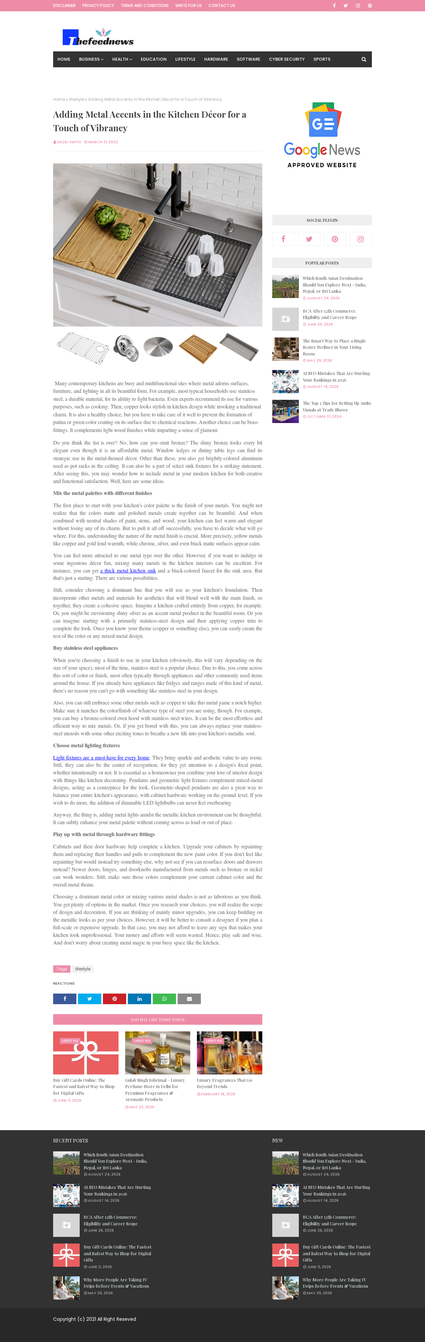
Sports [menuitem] (321, 59)
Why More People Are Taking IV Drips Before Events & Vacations (116, 1283)
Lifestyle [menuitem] (185, 59)
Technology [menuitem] (72, 75)
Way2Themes (208, 1333)
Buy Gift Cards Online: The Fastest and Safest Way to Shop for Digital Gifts (84, 1086)
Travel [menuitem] (156, 75)
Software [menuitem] (248, 59)
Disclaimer (64, 5)
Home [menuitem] (63, 59)
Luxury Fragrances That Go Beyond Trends (224, 1083)
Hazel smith (69, 142)
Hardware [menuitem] (216, 59)
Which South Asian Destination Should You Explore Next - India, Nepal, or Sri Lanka (334, 284)
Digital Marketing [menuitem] (118, 75)
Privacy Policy (98, 5)
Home (59, 99)
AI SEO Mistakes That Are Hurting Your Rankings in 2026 (336, 376)
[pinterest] (369, 5)
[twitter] (345, 5)
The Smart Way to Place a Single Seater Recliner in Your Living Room (334, 347)
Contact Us (222, 5)
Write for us (188, 5)
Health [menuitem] (120, 59)
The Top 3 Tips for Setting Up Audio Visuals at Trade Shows (337, 406)
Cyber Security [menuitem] (287, 59)
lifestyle (76, 99)
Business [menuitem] (89, 59)
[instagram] (358, 5)
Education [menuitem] (154, 59)
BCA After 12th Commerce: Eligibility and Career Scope (330, 314)
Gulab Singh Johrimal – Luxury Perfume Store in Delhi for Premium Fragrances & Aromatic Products (155, 1089)
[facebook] (334, 5)
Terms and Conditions (145, 5)
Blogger (264, 1333)
